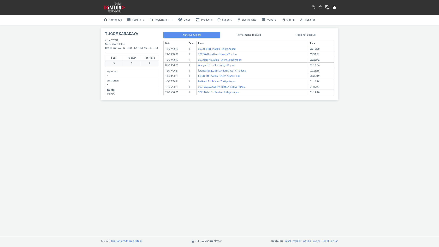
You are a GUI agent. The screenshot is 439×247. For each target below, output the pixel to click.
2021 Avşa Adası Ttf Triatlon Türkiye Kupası (221, 87)
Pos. (191, 43)
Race (201, 43)
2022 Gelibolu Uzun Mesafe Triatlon (217, 54)
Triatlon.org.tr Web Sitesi (126, 241)
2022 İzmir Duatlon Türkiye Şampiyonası (220, 59)
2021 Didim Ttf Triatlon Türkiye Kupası (218, 92)
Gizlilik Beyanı (311, 241)
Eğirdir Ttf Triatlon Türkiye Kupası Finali (219, 76)
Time (313, 43)
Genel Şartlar (330, 241)
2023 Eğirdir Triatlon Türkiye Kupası (217, 49)
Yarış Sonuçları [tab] (192, 34)
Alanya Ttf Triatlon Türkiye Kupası (216, 65)
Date (167, 43)
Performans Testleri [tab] (248, 34)
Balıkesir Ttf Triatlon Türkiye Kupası (217, 81)
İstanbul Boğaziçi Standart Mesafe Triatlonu (222, 70)
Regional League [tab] (306, 34)
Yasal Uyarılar (293, 241)
